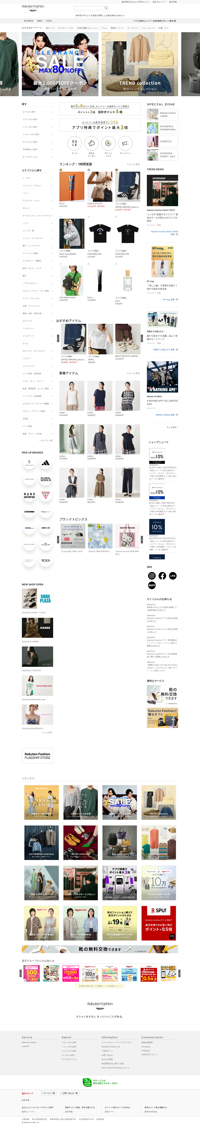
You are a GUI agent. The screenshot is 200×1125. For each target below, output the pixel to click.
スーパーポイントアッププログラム (117, 1050)
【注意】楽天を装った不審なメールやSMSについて (100, 994)
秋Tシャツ (50, 36)
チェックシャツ (148, 36)
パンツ (25, 201)
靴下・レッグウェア (31, 253)
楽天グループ (158, 10)
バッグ (25, 231)
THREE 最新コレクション (87, 36)
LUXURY (26, 1054)
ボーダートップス (65, 36)
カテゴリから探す (30, 149)
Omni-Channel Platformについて (116, 1075)
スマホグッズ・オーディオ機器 (36, 411)
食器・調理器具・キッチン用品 (36, 396)
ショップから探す (30, 134)
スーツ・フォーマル (31, 306)
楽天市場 (173, 10)
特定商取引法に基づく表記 (113, 1071)
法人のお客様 (107, 1067)
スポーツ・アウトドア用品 (34, 419)
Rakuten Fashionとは (111, 1054)
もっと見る (47, 740)
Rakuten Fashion (46, 16)
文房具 (25, 426)
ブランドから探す (30, 127)
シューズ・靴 (28, 238)
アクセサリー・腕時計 (32, 268)
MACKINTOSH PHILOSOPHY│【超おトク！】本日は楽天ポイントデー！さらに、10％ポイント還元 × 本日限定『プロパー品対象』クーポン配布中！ (162, 552)
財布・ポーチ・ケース (32, 276)
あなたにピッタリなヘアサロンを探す (38, 1115)
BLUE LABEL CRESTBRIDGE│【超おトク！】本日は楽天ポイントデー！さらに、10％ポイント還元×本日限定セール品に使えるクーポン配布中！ (163, 516)
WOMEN (28, 28)
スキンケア (27, 329)
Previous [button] (22, 72)
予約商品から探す (30, 157)
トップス (26, 186)
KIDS (49, 28)
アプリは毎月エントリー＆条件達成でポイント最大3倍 (155, 29)
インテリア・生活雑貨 (32, 404)
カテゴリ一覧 (46, 448)
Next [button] (178, 72)
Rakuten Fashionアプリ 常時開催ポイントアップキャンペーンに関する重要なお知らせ (162, 651)
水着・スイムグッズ (31, 313)
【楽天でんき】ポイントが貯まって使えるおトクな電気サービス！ (69, 1108)
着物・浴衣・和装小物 (32, 321)
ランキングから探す (31, 142)
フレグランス (28, 374)
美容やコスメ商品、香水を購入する (80, 1115)
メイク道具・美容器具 (32, 381)
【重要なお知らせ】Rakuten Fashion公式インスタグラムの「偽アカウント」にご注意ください (162, 676)
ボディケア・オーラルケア (34, 359)
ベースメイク (28, 336)
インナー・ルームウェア (33, 246)
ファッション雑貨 (30, 261)
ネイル (25, 351)
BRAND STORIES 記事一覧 (167, 422)
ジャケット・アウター (32, 193)
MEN (39, 28)
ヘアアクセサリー (30, 291)
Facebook (145, 1054)
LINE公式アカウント (150, 1062)
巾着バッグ (163, 36)
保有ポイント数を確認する (156, 1115)
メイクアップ (28, 344)
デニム (104, 36)
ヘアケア (26, 366)
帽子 (24, 283)
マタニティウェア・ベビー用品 (36, 298)
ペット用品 (27, 434)
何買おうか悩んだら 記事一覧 (165, 357)
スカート (26, 216)
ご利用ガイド (107, 1058)
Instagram (145, 1058)
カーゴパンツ (133, 36)
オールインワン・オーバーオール (37, 223)
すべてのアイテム (30, 165)
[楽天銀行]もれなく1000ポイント (136, 10)
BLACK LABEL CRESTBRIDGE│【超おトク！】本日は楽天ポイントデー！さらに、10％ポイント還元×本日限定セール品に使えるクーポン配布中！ (163, 481)
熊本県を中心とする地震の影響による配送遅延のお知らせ (100, 23)
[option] (111, 72)
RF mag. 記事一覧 (170, 307)
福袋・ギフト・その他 (32, 441)
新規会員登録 (147, 1050)
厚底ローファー (117, 36)
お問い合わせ (107, 1063)
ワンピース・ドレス (31, 208)
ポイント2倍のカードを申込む (117, 1115)
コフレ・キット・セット (33, 389)
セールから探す (29, 119)
